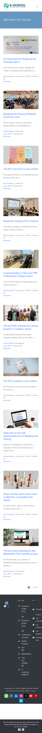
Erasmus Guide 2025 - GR (23, 625)
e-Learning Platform (23, 672)
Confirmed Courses (23, 636)
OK (19, 729)
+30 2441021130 (37, 626)
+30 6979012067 (37, 632)
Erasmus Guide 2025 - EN (23, 611)
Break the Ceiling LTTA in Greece (20, 221)
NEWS (28, 76)
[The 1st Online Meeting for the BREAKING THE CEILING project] (21, 537)
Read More (6, 81)
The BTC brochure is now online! (20, 169)
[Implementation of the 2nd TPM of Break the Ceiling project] (21, 259)
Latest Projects (23, 642)
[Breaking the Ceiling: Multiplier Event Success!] (21, 100)
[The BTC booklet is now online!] (21, 367)
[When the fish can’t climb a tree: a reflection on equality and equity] (21, 480)
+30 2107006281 (37, 619)
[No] (39, 726)
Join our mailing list (23, 662)
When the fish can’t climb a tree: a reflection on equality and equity (20, 497)
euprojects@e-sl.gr (37, 639)
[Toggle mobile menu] (37, 7)
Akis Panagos (9, 76)
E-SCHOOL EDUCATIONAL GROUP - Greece (22, 691)
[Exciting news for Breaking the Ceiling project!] (21, 45)
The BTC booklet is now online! (20, 381)
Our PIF (23, 649)
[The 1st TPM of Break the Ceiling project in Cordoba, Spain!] (21, 313)
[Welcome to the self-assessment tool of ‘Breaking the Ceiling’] (21, 419)
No (23, 729)
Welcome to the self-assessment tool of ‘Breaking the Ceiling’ (20, 435)
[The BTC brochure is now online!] (21, 155)
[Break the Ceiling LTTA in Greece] (21, 207)
